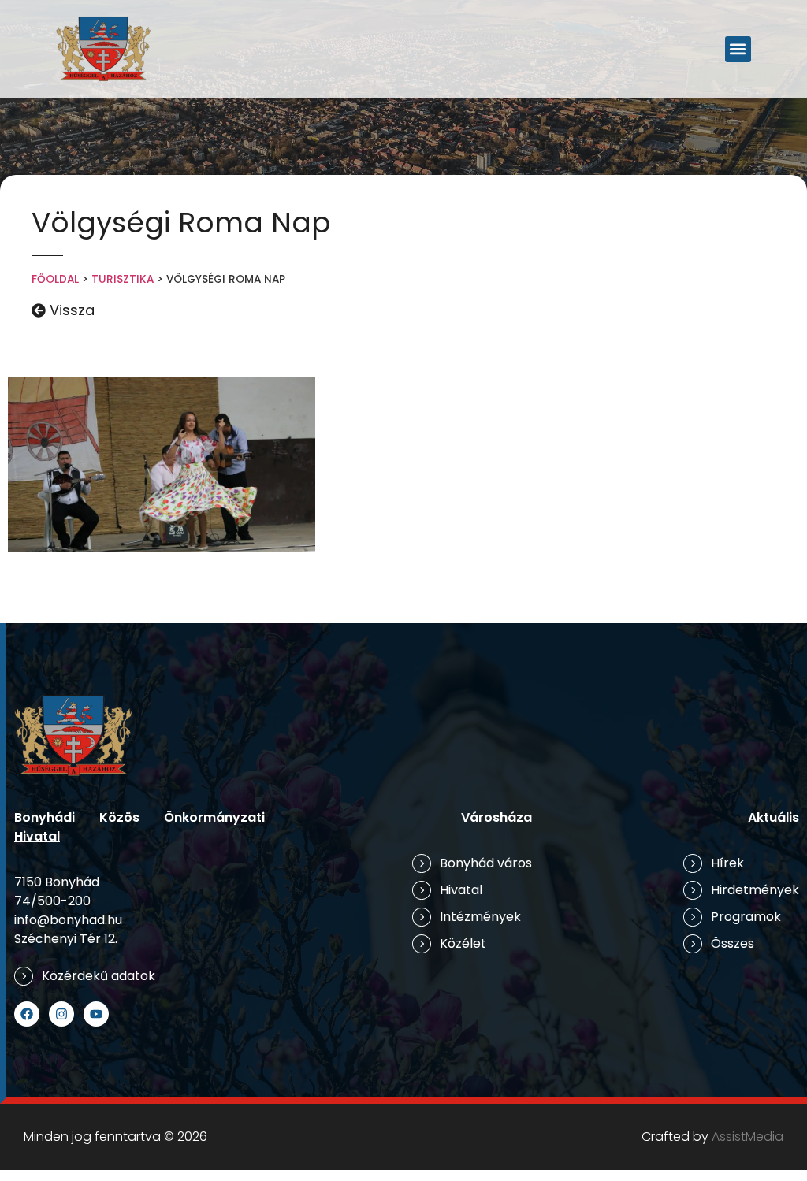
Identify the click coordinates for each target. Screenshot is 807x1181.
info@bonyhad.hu (68, 920)
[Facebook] (26, 1014)
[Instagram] (61, 1014)
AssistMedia (747, 1136)
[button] (738, 49)
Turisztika (122, 279)
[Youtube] (96, 1014)
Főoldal (55, 279)
